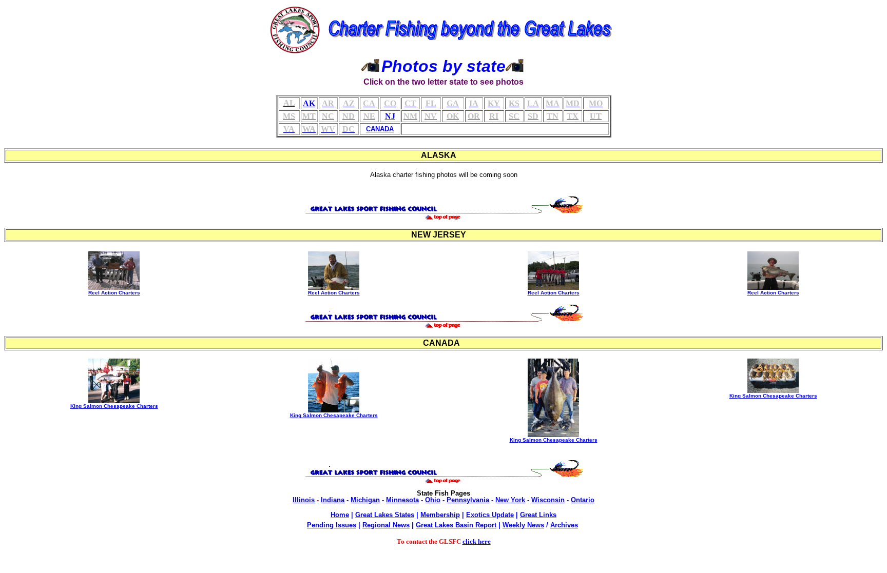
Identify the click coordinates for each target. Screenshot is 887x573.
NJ (390, 116)
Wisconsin (548, 500)
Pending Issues (331, 525)
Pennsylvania (468, 500)
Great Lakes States (384, 515)
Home (340, 515)
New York (510, 500)
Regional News (386, 525)
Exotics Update (490, 515)
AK (309, 103)
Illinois (304, 500)
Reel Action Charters (114, 292)
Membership (440, 515)
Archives (564, 525)
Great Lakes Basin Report (456, 525)
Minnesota (402, 500)
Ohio (432, 500)
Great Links (538, 515)
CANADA (380, 129)
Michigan (365, 500)
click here (476, 541)
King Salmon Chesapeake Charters (114, 406)
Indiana (332, 500)
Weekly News (523, 525)
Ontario (582, 500)
